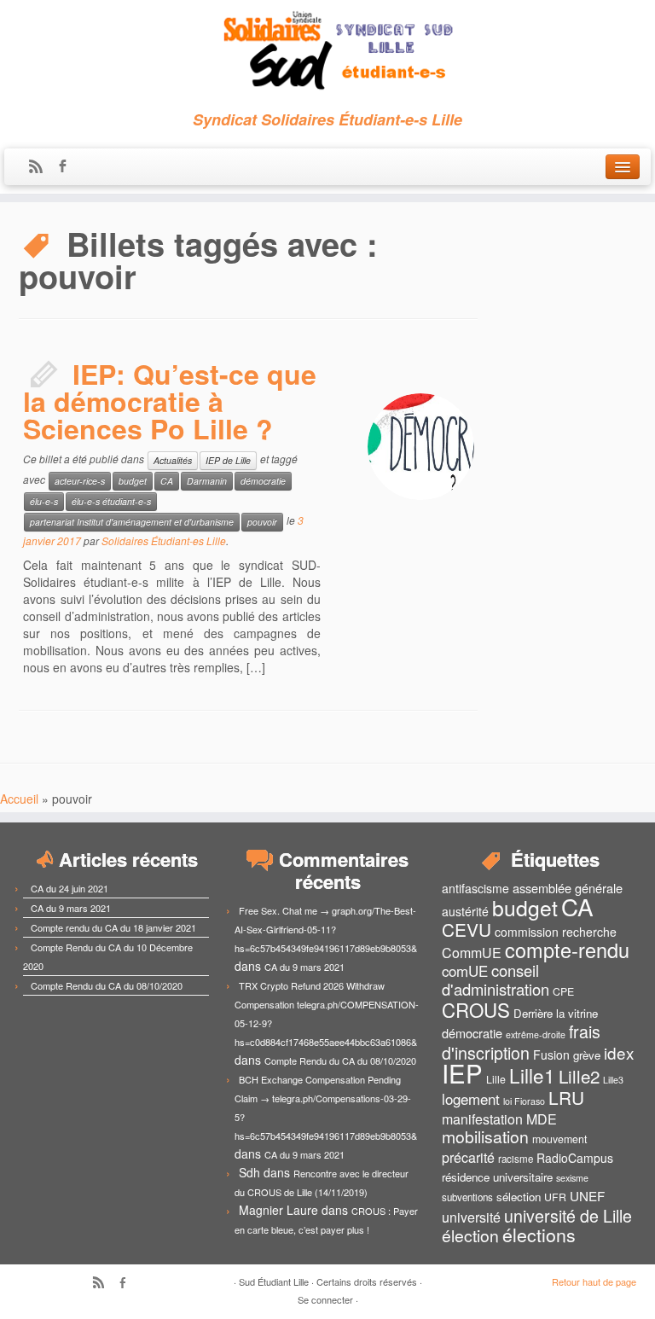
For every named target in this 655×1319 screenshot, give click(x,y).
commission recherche (556, 931)
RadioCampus (574, 1157)
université (471, 1217)
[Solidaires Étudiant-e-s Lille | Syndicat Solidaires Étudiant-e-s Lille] (327, 51)
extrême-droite (535, 1034)
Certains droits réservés (366, 1281)
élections (539, 1234)
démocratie (263, 480)
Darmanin (207, 480)
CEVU (466, 929)
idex (619, 1052)
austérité (465, 911)
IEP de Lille (228, 460)
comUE (465, 971)
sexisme (572, 1177)
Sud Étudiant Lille (274, 1281)
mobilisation (485, 1136)
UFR (555, 1197)
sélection (518, 1196)
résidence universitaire (497, 1177)
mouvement (559, 1139)
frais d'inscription (521, 1042)
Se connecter (325, 1299)
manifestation (482, 1119)
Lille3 (613, 1079)
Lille (496, 1079)
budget (133, 480)
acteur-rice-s (80, 480)
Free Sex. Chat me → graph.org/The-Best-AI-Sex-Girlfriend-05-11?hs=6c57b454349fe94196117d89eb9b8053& (326, 929)
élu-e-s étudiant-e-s (111, 501)
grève (586, 1055)
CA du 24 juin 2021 (69, 888)
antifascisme (475, 888)
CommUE (471, 952)
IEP (462, 1072)
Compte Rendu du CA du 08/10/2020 (107, 985)
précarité (468, 1157)
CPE (563, 991)
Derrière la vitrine (555, 1013)
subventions (467, 1197)
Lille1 (532, 1075)
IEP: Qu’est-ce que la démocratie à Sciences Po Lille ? (169, 401)
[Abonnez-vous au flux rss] (41, 167)
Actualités (173, 460)
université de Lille (568, 1215)
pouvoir (262, 521)
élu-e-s (44, 501)
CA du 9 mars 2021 (71, 908)
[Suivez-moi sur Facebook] (68, 167)
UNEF (587, 1195)
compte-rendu (567, 949)
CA (166, 480)
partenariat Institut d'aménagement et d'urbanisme (132, 521)
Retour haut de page (594, 1281)
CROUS (476, 1009)
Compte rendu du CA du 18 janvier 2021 (113, 927)
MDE (541, 1119)
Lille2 (579, 1076)
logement (471, 1099)
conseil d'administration (495, 979)
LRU (566, 1097)
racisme (515, 1158)
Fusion (551, 1054)
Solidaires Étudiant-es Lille (163, 540)
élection (470, 1235)
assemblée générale (568, 888)
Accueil (19, 798)
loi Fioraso (524, 1101)
